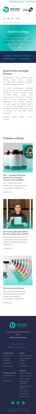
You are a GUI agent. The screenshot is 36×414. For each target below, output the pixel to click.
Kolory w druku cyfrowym (13, 287)
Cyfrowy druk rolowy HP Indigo (25, 359)
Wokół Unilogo (9, 58)
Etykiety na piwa (24, 390)
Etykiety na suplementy (26, 373)
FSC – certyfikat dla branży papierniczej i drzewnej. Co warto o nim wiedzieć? (14, 177)
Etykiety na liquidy (24, 378)
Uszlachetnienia (24, 366)
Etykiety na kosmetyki (25, 376)
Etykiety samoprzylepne (26, 355)
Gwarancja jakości (8, 366)
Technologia (24, 58)
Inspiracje (7, 55)
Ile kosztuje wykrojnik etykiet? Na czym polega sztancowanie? (16, 232)
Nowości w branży (22, 55)
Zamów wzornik (7, 355)
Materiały (22, 363)
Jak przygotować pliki (8, 375)
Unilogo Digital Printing (19, 409)
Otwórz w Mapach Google (18, 337)
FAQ (4, 378)
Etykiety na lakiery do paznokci (24, 382)
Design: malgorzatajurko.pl (13, 411)
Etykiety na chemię (25, 396)
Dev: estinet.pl (26, 411)
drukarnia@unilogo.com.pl (17, 1)
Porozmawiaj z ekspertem (6, 359)
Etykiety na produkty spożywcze (25, 387)
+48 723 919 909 (30, 1)
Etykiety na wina (24, 393)
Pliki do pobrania (7, 381)
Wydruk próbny (7, 363)
